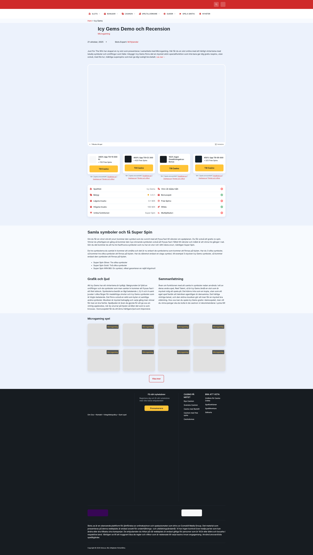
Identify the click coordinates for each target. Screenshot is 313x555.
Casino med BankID (192, 409)
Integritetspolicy (110, 415)
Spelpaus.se (97, 179)
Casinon (129, 14)
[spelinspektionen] (92, 427)
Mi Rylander (126, 42)
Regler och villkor (108, 179)
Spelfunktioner (211, 404)
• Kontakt (98, 415)
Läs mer (159, 57)
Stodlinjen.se (111, 177)
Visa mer (156, 378)
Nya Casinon (189, 401)
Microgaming (104, 33)
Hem (90, 21)
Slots (95, 14)
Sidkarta (208, 412)
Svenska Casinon (191, 405)
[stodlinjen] (106, 480)
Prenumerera (156, 408)
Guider (170, 14)
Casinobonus (189, 419)
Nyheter (206, 14)
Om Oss (91, 415)
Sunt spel (122, 415)
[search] (216, 4)
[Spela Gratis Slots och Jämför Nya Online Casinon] (106, 4)
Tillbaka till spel (96, 144)
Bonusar (111, 14)
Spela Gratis (189, 14)
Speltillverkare (149, 14)
